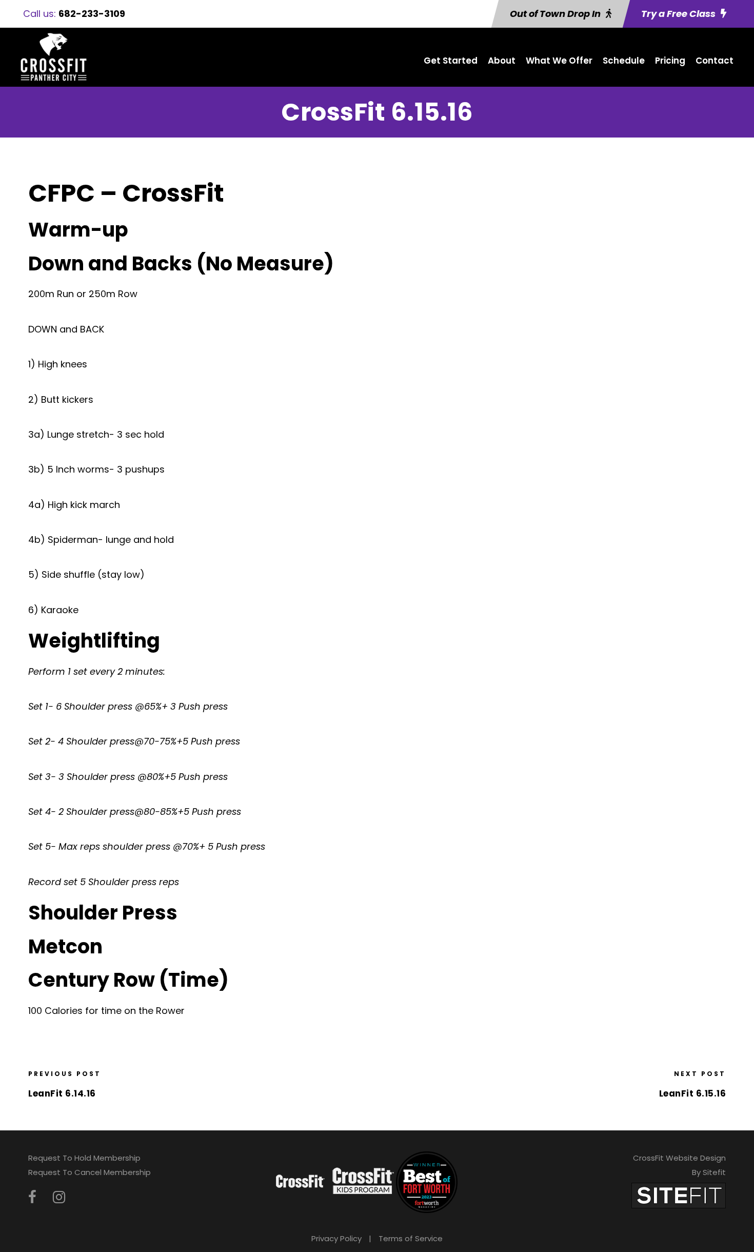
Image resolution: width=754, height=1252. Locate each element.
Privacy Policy (336, 1238)
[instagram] (59, 1197)
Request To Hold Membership (84, 1157)
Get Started (451, 60)
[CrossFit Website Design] (678, 1194)
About (501, 60)
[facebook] (32, 1197)
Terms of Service (411, 1238)
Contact (714, 60)
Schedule (624, 60)
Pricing (670, 60)
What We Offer (559, 60)
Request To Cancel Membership (89, 1172)
